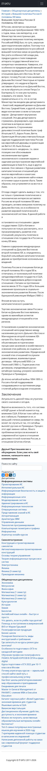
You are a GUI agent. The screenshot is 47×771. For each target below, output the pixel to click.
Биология (6, 611)
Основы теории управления (16, 555)
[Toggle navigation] (41, 3)
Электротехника (10, 565)
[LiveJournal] (10, 475)
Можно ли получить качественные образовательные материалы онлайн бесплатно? (21, 720)
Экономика (7, 582)
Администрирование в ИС (15, 503)
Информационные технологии (17, 506)
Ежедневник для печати (14, 686)
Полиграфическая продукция (17, 629)
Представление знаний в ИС (16, 512)
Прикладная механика (13, 574)
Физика (5, 568)
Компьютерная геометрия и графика (21, 528)
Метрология (8, 585)
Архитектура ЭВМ (10, 519)
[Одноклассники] (6, 475)
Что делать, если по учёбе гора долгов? (22, 620)
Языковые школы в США (14, 705)
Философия (7, 589)
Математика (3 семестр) (14, 598)
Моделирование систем (14, 500)
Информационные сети (14, 497)
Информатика (9, 531)
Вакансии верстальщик (13, 708)
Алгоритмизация (10, 515)
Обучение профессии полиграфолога (21, 654)
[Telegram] (14, 475)
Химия (5, 607)
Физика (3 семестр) (11, 571)
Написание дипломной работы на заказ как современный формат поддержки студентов (22, 742)
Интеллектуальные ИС (13, 487)
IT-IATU (6, 3)
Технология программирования (18, 525)
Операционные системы (14, 509)
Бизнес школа (9, 633)
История (6, 604)
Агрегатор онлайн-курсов (15, 534)
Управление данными (13, 522)
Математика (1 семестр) (14, 592)
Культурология (9, 601)
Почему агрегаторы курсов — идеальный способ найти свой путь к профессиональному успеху (23, 673)
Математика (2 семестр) (14, 595)
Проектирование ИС (12, 484)
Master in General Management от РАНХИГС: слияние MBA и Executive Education (19, 692)
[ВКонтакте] (3, 475)
